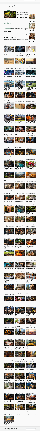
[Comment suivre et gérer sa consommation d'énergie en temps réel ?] (9, 230)
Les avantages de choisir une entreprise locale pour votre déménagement (8, 88)
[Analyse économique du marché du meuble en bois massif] (20, 140)
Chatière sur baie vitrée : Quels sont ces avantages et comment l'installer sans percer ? (30, 358)
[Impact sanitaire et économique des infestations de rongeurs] (31, 72)
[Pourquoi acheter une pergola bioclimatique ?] (20, 365)
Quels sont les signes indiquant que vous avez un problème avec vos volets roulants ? (30, 122)
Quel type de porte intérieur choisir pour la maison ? (8, 391)
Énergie (15, 2)
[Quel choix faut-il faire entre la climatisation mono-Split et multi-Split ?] (31, 264)
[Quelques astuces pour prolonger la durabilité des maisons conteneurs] (9, 298)
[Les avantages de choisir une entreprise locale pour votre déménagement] (9, 83)
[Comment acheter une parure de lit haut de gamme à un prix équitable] (9, 140)
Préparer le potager (6, 22)
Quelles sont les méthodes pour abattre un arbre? (8, 370)
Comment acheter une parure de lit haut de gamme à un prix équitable (8, 145)
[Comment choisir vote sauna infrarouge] (9, 208)
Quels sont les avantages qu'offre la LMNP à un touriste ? (20, 179)
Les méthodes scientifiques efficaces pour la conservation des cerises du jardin (31, 168)
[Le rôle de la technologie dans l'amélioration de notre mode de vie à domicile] (9, 152)
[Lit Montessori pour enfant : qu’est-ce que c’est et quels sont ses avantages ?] (20, 197)
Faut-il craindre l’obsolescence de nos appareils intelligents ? (20, 53)
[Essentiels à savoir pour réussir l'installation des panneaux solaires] (9, 163)
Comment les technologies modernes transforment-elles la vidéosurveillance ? (8, 77)
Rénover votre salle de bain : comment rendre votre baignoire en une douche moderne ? (9, 133)
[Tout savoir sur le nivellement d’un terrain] (20, 95)
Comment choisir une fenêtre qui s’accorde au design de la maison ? (31, 191)
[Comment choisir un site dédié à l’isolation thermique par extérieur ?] (9, 309)
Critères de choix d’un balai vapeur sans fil (20, 314)
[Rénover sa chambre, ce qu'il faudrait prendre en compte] (9, 418)
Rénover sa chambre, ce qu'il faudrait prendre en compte (8, 423)
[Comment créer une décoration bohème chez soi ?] (20, 219)
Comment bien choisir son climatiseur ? (19, 191)
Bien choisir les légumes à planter (7, 23)
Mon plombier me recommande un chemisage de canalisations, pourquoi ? (9, 53)
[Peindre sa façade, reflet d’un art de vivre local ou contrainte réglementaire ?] (32, 16)
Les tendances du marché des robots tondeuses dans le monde (20, 122)
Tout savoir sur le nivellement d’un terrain (20, 99)
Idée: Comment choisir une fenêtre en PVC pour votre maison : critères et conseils (31, 111)
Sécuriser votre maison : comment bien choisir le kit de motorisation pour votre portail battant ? (9, 291)
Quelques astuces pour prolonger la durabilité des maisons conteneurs (9, 303)
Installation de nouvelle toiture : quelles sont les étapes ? (19, 337)
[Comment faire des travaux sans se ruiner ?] (9, 219)
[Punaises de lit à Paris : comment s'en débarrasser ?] (31, 332)
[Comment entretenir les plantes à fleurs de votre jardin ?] (20, 298)
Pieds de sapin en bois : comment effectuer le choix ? (20, 291)
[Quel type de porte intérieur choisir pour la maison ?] (9, 386)
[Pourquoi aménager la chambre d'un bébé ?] (31, 230)
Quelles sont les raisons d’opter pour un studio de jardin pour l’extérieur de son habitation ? (19, 358)
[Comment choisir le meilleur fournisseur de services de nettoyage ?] (20, 61)
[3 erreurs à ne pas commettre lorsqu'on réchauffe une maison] (20, 396)
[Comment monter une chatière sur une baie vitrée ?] (31, 287)
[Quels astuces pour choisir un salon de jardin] (9, 407)
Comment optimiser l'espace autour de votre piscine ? (19, 168)
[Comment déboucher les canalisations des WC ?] (9, 396)
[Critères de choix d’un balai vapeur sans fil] (20, 309)
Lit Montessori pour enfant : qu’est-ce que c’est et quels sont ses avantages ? (19, 202)
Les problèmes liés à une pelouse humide (9, 257)
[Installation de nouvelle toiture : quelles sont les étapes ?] (20, 332)
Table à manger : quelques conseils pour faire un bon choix (30, 325)
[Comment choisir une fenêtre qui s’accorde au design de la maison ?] (31, 186)
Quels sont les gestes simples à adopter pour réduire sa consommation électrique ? (19, 246)
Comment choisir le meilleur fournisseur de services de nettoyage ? (19, 65)
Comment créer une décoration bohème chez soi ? (19, 224)
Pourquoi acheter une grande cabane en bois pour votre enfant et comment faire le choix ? (30, 224)
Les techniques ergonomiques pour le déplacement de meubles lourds (20, 111)
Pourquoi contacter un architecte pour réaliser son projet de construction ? (9, 280)
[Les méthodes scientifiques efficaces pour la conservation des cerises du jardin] (31, 163)
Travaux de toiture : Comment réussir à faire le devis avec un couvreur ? (8, 246)
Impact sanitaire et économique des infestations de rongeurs (30, 77)
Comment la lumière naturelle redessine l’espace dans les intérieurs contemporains (32, 30)
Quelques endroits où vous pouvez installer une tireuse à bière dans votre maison (20, 157)
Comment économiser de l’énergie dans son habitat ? (31, 380)
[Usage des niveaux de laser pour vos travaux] (9, 354)
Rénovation (11, 2)
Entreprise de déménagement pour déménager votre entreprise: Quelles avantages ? (20, 325)
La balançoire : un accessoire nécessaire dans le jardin (8, 347)
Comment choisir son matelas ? (30, 400)
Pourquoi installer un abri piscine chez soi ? (19, 213)
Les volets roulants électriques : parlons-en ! (19, 391)
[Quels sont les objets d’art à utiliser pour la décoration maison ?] (31, 275)
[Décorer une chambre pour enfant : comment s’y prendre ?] (31, 152)
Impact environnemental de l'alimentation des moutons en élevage (8, 65)
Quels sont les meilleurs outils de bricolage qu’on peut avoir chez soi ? (20, 235)
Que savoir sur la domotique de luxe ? (30, 391)
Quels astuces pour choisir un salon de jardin (8, 412)
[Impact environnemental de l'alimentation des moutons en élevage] (9, 61)
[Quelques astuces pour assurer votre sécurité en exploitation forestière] (31, 309)
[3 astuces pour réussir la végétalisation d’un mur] (31, 208)
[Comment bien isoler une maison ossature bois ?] (20, 275)
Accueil (4, 5)
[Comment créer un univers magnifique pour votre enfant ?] (31, 241)
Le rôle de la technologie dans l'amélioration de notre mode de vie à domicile (8, 157)
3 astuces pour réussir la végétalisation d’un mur (29, 213)
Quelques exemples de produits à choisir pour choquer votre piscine (9, 269)
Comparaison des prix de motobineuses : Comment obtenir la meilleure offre (31, 88)
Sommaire (6, 19)
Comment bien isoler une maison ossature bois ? (20, 280)
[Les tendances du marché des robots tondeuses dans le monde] (20, 117)
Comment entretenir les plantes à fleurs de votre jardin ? (20, 303)
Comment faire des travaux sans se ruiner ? (8, 224)
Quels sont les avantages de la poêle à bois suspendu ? (30, 303)
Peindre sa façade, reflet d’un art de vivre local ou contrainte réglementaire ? (32, 21)
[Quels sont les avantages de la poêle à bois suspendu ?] (31, 298)
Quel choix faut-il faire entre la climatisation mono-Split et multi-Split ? (31, 269)
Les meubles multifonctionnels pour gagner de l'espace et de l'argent (30, 257)
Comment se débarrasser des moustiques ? (19, 257)
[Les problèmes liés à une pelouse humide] (9, 253)
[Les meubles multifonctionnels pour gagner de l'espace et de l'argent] (31, 253)
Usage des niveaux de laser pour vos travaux (8, 358)
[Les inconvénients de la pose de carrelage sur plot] (31, 365)
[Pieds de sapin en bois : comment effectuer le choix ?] (20, 287)
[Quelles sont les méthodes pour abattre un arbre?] (9, 365)
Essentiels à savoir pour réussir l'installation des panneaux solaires (9, 168)
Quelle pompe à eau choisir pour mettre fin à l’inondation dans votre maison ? (19, 412)
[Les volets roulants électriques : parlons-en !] (20, 386)
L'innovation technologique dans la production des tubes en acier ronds (9, 122)
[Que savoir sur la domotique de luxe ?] (31, 386)
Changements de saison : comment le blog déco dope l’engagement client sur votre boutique (32, 40)
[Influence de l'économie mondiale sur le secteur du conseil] (31, 95)
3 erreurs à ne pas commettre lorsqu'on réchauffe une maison (19, 401)
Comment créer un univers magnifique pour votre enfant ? (30, 246)
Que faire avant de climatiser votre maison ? (31, 202)
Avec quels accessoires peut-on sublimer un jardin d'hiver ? (19, 269)
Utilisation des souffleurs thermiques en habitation (7, 337)
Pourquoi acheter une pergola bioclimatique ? (19, 370)
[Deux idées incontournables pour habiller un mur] (31, 342)
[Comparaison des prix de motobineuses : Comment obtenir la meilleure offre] (31, 83)
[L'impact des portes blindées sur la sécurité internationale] (20, 83)
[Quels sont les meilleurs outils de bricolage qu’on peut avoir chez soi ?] (20, 230)
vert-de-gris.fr (9, 429)
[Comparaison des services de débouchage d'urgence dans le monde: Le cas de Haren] (31, 140)
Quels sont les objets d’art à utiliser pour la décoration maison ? (30, 280)
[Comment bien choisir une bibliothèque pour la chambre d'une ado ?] (9, 197)
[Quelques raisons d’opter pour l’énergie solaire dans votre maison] (31, 407)
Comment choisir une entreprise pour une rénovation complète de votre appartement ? (20, 347)
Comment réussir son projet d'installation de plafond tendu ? (8, 191)
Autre (29, 2)
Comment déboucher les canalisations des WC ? (7, 401)
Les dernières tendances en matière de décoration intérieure (30, 133)
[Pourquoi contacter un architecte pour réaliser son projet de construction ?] (9, 275)
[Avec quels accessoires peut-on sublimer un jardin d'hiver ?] (20, 264)
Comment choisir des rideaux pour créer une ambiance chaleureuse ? (31, 179)
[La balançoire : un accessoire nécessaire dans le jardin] (9, 342)
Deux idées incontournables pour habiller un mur (30, 347)
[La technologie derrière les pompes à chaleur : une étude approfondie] (9, 106)
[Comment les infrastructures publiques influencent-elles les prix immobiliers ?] (31, 61)
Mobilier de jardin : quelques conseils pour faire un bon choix (19, 380)
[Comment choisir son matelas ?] (31, 396)
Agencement (22, 2)
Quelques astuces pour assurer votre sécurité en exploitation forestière (30, 314)
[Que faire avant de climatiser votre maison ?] (31, 197)
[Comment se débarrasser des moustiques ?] (20, 253)
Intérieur (19, 2)
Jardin (26, 2)
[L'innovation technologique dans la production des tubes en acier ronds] (9, 117)
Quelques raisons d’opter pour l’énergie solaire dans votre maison (30, 412)
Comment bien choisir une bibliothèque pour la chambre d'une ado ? (8, 202)
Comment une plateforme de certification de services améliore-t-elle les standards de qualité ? (20, 77)
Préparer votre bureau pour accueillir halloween (8, 380)
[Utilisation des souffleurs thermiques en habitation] (9, 332)
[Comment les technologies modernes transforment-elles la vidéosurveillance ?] (9, 72)
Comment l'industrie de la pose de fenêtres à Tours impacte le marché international (9, 99)
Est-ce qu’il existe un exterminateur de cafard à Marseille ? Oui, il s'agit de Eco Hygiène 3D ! (30, 54)
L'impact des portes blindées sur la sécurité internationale (19, 88)
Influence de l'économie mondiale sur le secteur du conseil (31, 99)
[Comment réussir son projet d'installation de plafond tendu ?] (9, 186)
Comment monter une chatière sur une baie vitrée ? (31, 291)
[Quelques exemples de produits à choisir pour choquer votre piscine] (9, 264)
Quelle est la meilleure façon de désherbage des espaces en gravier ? (8, 179)
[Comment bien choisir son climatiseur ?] (20, 186)
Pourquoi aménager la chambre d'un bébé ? (30, 235)
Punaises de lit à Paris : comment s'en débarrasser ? (30, 337)
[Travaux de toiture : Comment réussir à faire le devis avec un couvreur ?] (9, 241)
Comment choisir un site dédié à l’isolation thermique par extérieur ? (9, 314)
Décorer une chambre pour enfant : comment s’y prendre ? (31, 157)
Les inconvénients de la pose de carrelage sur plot (30, 370)
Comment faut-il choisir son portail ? (8, 325)
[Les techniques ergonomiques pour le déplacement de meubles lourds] (20, 106)
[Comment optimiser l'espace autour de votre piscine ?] (20, 163)
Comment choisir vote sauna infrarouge (8, 213)
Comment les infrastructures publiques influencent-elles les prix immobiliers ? (31, 65)
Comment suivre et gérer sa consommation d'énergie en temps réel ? (8, 235)
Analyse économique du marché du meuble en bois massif (19, 145)
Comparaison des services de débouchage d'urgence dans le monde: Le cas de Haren (30, 145)
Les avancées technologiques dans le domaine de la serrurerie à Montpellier (20, 133)
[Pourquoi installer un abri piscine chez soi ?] (20, 208)
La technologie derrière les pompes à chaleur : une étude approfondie (8, 111)
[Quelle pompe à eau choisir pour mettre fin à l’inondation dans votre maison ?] (20, 407)
